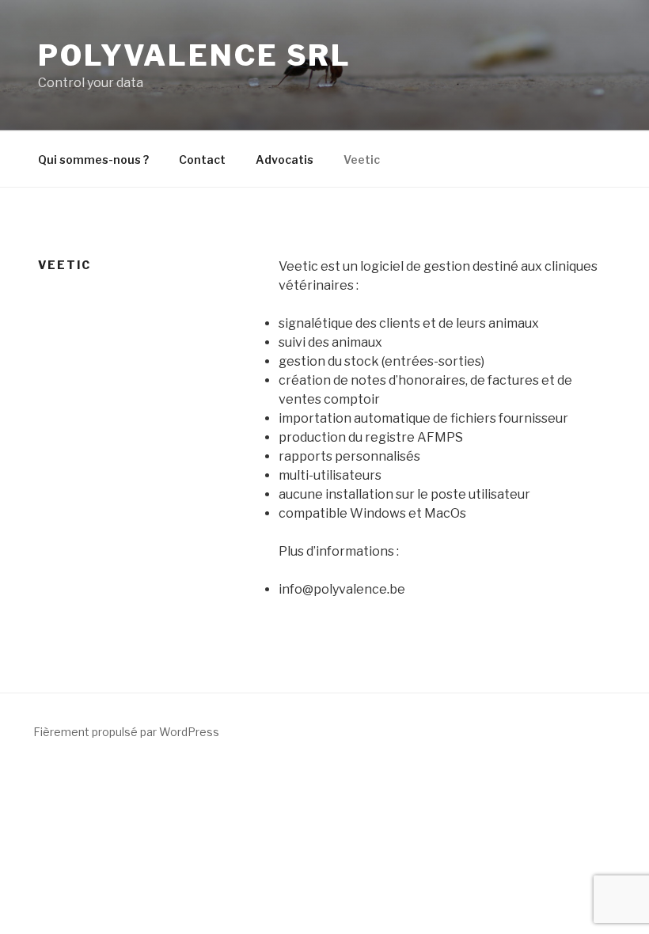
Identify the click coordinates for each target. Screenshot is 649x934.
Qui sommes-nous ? (93, 159)
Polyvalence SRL (194, 55)
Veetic (361, 159)
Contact (202, 159)
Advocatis (284, 159)
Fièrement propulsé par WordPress (126, 731)
